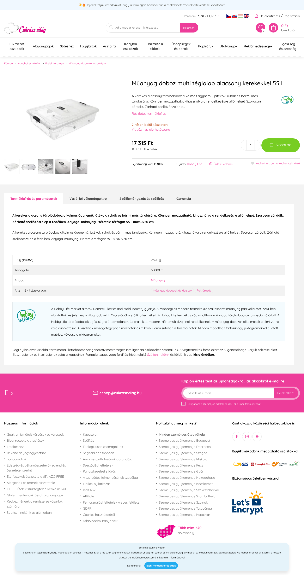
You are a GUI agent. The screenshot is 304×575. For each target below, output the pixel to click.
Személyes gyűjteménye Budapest (184, 440)
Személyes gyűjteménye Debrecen (185, 447)
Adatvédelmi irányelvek (100, 521)
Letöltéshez (15, 447)
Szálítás (88, 440)
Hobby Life (194, 164)
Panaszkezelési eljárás (99, 471)
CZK (201, 16)
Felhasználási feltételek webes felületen (112, 502)
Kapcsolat (90, 434)
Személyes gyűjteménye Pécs (181, 465)
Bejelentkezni (286, 393)
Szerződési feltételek (98, 465)
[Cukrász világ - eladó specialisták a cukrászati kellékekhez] (25, 28)
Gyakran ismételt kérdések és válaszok (35, 434)
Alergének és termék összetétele (31, 483)
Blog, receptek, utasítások (25, 440)
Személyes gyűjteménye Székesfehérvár (189, 490)
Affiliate (88, 496)
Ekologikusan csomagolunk (103, 447)
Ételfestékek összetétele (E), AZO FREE (35, 476)
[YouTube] (257, 436)
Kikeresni (189, 28)
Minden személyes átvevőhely (182, 434)
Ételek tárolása (54, 63)
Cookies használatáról (99, 514)
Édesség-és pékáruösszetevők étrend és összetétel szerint (36, 468)
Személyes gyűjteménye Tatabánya (185, 508)
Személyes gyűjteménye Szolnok (183, 502)
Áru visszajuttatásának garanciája (107, 459)
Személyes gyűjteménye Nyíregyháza (187, 477)
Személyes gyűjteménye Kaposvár (184, 514)
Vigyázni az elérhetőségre (151, 129)
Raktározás (203, 290)
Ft (218, 16)
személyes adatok (213, 403)
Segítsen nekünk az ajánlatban (29, 512)
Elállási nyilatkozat (96, 484)
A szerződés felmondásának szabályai (110, 477)
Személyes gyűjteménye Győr (181, 471)
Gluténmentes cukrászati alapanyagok (35, 495)
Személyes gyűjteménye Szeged (183, 453)
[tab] (33, 198)
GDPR (87, 508)
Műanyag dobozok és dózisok (87, 63)
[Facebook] (237, 436)
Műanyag (158, 280)
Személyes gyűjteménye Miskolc (183, 459)
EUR (210, 16)
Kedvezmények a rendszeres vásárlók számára (34, 504)
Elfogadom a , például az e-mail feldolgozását (224, 403)
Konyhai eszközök (29, 63)
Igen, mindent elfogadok (161, 565)
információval (177, 557)
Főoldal (8, 63)
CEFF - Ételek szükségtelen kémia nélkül (36, 489)
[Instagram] (246, 436)
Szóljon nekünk (158, 354)
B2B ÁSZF (90, 490)
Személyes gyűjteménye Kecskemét (186, 484)
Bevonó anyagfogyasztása (26, 453)
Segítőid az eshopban (98, 453)
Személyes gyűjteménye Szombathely (187, 496)
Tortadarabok (16, 459)
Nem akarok (134, 565)
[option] (63, 116)
